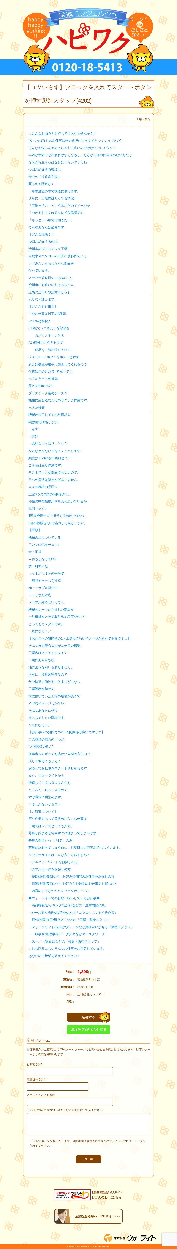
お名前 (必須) (35, 1064)
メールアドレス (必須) (41, 1094)
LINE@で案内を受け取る (88, 1029)
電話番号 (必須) (36, 1079)
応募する (88, 1017)
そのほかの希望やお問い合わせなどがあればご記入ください (65, 1110)
